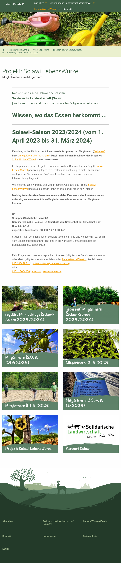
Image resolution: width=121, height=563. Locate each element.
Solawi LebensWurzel (24, 159)
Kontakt (67, 9)
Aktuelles (39, 3)
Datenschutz (90, 536)
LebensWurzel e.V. (14, 4)
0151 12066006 (21, 271)
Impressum (49, 536)
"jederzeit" (99, 151)
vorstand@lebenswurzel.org (47, 271)
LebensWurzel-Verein (45, 9)
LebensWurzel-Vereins (74, 259)
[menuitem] (40, 3)
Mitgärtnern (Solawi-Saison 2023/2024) (20, 52)
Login (5, 548)
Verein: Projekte (41, 50)
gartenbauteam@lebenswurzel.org (51, 263)
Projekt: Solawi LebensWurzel (67, 50)
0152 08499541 (21, 263)
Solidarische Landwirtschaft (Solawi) (71, 3)
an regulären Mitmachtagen (33, 155)
